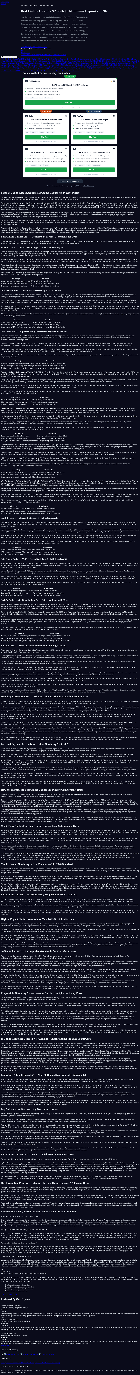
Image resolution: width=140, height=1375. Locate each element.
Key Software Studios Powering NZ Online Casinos (40, 69)
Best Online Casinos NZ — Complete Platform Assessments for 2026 (75, 59)
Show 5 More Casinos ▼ (70, 181)
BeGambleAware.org (88, 186)
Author (3, 4)
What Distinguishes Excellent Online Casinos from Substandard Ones (44, 63)
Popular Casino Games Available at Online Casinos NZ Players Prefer (25, 59)
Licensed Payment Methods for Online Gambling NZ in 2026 (83, 61)
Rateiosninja (5, 2)
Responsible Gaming (52, 1363)
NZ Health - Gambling (29, 1354)
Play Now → (70, 102)
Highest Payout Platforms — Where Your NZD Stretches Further (50, 65)
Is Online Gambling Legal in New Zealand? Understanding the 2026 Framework (72, 67)
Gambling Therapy (46, 1354)
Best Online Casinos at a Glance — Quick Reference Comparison (83, 69)
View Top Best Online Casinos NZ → (34, 47)
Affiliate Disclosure (27, 1363)
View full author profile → (10, 1294)
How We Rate (40, 1363)
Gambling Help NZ (12, 1354)
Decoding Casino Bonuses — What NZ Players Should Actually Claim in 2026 (34, 61)
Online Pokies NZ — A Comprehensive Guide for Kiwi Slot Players (98, 65)
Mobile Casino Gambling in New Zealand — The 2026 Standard (92, 63)
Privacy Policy (6, 1363)
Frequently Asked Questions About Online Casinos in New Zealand (54, 71)
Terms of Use (16, 1363)
